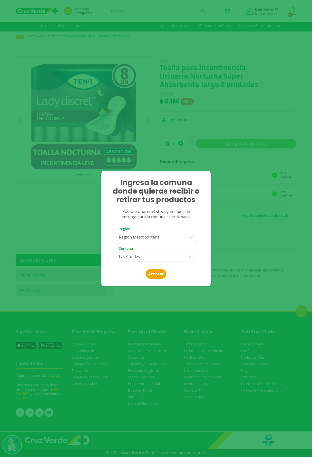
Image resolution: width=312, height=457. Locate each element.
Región (124, 229)
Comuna (126, 248)
